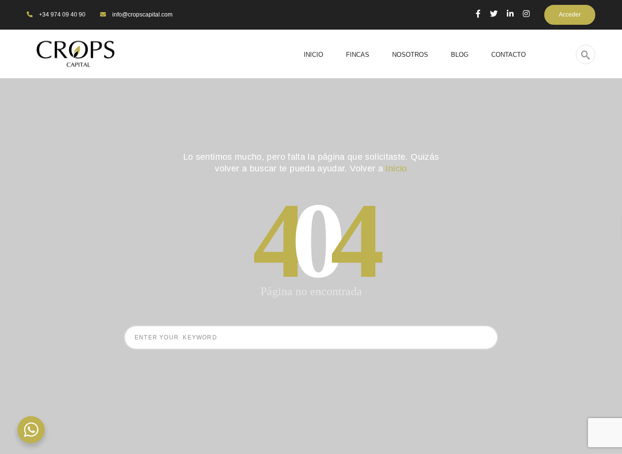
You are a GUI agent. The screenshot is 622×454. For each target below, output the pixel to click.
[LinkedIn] (510, 13)
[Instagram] (526, 13)
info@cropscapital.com (142, 14)
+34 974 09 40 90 (61, 14)
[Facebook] (478, 13)
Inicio (396, 168)
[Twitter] (494, 13)
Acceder (570, 14)
